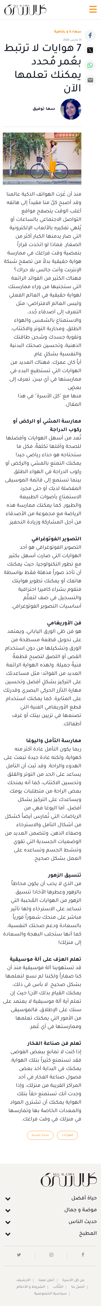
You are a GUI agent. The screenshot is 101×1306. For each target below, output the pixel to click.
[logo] (25, 10)
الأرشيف (23, 1280)
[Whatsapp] (90, 65)
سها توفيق (44, 109)
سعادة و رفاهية (67, 32)
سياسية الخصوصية (50, 1294)
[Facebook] (90, 35)
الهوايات (67, 1135)
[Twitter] (90, 50)
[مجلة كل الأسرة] (50, 1179)
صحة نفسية (40, 1135)
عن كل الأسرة (73, 1280)
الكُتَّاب (58, 1287)
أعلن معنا (46, 1280)
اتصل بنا (78, 1287)
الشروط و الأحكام (31, 1287)
